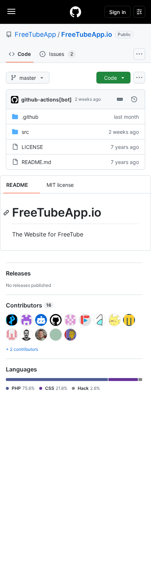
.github (30, 117)
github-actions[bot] (46, 99)
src (25, 132)
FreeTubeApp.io (86, 34)
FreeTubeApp (35, 34)
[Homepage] (75, 12)
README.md (36, 162)
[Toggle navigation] (11, 11)
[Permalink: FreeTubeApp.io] (7, 212)
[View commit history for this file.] (134, 99)
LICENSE (32, 147)
